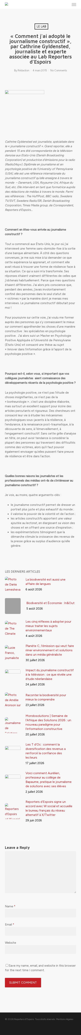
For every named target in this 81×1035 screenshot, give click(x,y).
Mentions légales (64, 1019)
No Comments (58, 70)
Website (10, 943)
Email (9, 924)
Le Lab (41, 26)
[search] (66, 4)
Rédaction (23, 70)
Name (10, 906)
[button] (74, 4)
